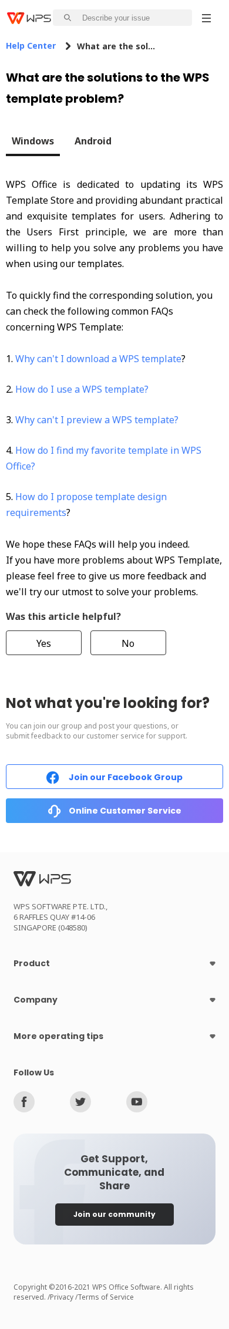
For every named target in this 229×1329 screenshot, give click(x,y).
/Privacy (61, 1297)
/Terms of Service (104, 1297)
